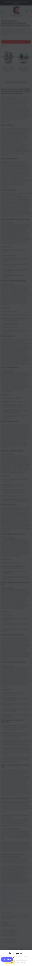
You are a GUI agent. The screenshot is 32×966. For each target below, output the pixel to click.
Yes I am (10, 962)
